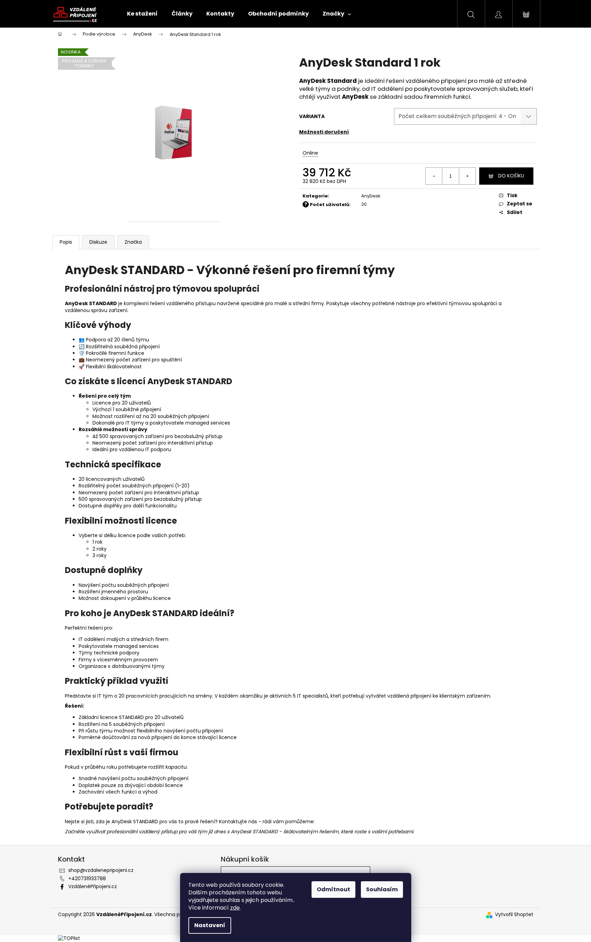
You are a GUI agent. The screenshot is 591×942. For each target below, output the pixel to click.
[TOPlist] (69, 938)
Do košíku (511, 175)
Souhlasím (382, 889)
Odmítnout (333, 889)
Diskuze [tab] (98, 242)
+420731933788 (87, 878)
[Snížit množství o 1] (434, 176)
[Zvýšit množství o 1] (467, 176)
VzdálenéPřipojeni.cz (92, 886)
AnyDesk (371, 196)
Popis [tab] (66, 242)
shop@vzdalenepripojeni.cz (101, 870)
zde (235, 908)
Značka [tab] (133, 242)
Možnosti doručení (324, 131)
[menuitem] (142, 14)
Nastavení (209, 925)
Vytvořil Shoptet (514, 914)
